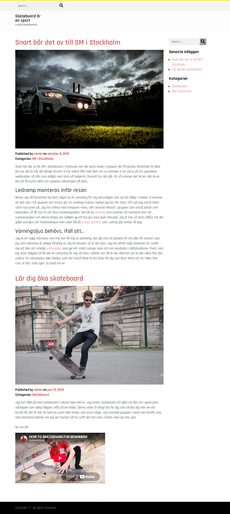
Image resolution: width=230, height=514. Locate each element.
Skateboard (40, 395)
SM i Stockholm (42, 159)
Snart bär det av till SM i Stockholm (67, 42)
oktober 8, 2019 (58, 154)
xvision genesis (91, 222)
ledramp (100, 212)
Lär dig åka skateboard (49, 278)
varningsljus (54, 248)
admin (38, 154)
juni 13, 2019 (55, 390)
